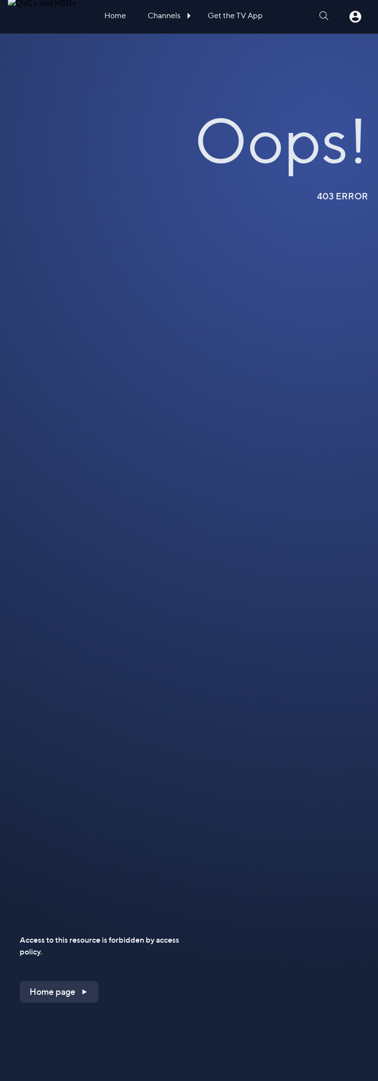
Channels (165, 15)
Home (115, 15)
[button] (59, 992)
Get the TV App (235, 15)
